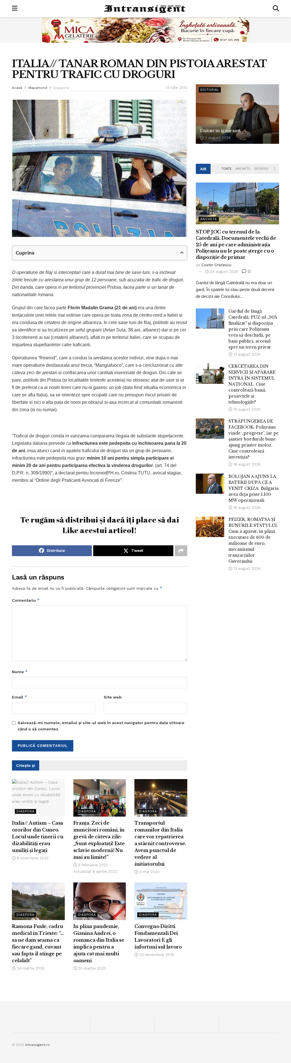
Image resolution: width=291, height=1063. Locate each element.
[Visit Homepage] (145, 8)
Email (19, 697)
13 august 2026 (246, 568)
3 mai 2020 (148, 872)
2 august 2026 (217, 138)
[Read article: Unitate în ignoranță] (237, 114)
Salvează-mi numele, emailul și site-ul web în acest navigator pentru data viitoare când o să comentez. (101, 725)
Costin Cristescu (216, 265)
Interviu (261, 169)
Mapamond (37, 88)
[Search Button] (276, 8)
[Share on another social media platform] (181, 550)
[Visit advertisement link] (145, 30)
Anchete (243, 169)
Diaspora (61, 88)
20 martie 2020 (91, 968)
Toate (226, 169)
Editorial (209, 90)
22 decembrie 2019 (156, 955)
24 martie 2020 (30, 968)
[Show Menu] (14, 8)
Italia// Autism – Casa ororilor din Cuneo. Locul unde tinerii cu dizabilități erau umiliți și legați (37, 836)
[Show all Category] (275, 169)
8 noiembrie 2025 (32, 858)
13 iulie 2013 (176, 87)
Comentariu (26, 600)
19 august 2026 (246, 409)
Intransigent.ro (37, 1045)
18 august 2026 (246, 464)
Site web (113, 697)
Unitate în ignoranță (220, 130)
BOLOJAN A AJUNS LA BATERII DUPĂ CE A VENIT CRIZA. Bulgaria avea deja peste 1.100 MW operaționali (253, 488)
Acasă (17, 88)
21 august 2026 (246, 354)
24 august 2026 (223, 271)
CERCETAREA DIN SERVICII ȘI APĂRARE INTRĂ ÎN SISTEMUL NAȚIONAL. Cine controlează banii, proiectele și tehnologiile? (252, 384)
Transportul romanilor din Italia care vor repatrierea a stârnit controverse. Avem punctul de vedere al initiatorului (160, 843)
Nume (20, 671)
